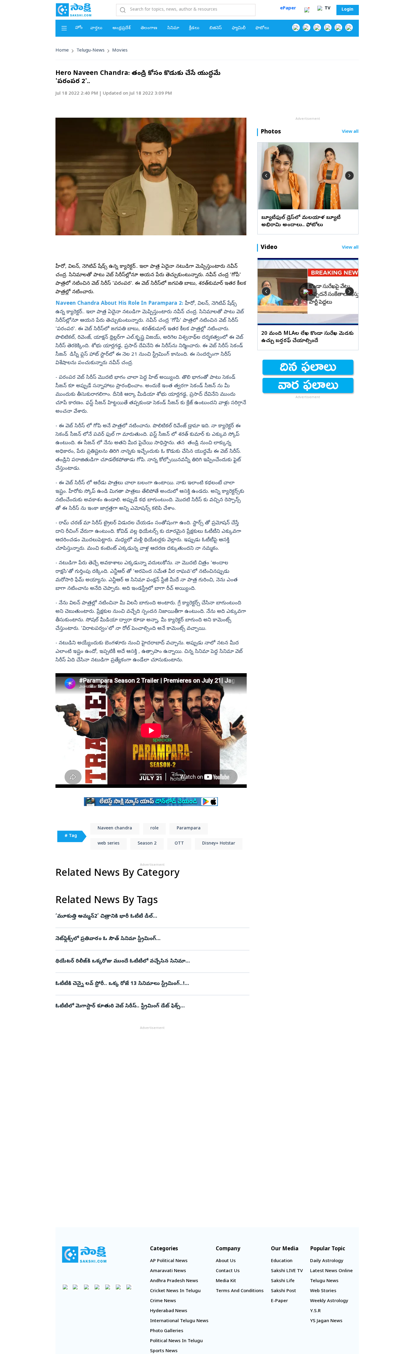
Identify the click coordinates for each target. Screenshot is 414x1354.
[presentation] (266, 175)
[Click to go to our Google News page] (349, 27)
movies (120, 51)
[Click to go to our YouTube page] (338, 27)
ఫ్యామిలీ (238, 28)
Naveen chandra (115, 829)
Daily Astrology (326, 1261)
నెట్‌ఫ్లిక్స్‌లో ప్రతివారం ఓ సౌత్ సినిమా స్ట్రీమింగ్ (149, 939)
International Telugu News (179, 1321)
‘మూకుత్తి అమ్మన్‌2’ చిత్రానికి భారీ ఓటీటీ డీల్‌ (147, 916)
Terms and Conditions (240, 1291)
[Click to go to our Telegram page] (118, 1287)
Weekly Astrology (329, 1301)
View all (350, 132)
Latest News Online (331, 1271)
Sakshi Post (283, 1291)
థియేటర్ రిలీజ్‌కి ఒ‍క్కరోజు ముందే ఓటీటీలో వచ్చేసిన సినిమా (147, 961)
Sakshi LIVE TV (287, 1271)
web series (108, 844)
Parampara (189, 829)
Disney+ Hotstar (218, 844)
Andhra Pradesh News (174, 1281)
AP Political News (169, 1261)
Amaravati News (168, 1271)
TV (326, 9)
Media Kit (226, 1281)
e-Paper (279, 1301)
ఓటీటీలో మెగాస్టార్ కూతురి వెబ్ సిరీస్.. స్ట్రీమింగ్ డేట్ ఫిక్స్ (148, 1006)
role (154, 829)
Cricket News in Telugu (175, 1291)
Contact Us (228, 1271)
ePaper (288, 8)
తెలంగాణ (149, 28)
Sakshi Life (283, 1281)
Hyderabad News (168, 1311)
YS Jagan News (326, 1321)
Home (62, 51)
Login (347, 10)
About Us (226, 1261)
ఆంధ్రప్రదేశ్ (121, 28)
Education (281, 1261)
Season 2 (147, 844)
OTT (179, 844)
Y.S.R (315, 1311)
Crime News (163, 1301)
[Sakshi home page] (84, 1254)
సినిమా (173, 28)
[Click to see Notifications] (306, 10)
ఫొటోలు (262, 28)
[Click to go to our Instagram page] (328, 27)
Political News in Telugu (176, 1341)
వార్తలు (96, 28)
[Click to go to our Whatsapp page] (306, 27)
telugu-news (90, 51)
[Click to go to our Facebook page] (296, 27)
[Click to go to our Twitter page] (317, 27)
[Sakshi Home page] (73, 9)
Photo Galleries (166, 1331)
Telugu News (324, 1281)
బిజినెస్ (215, 28)
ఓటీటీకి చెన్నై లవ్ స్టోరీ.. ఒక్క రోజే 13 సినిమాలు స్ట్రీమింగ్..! (152, 983)
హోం (79, 28)
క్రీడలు (194, 28)
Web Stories (323, 1291)
